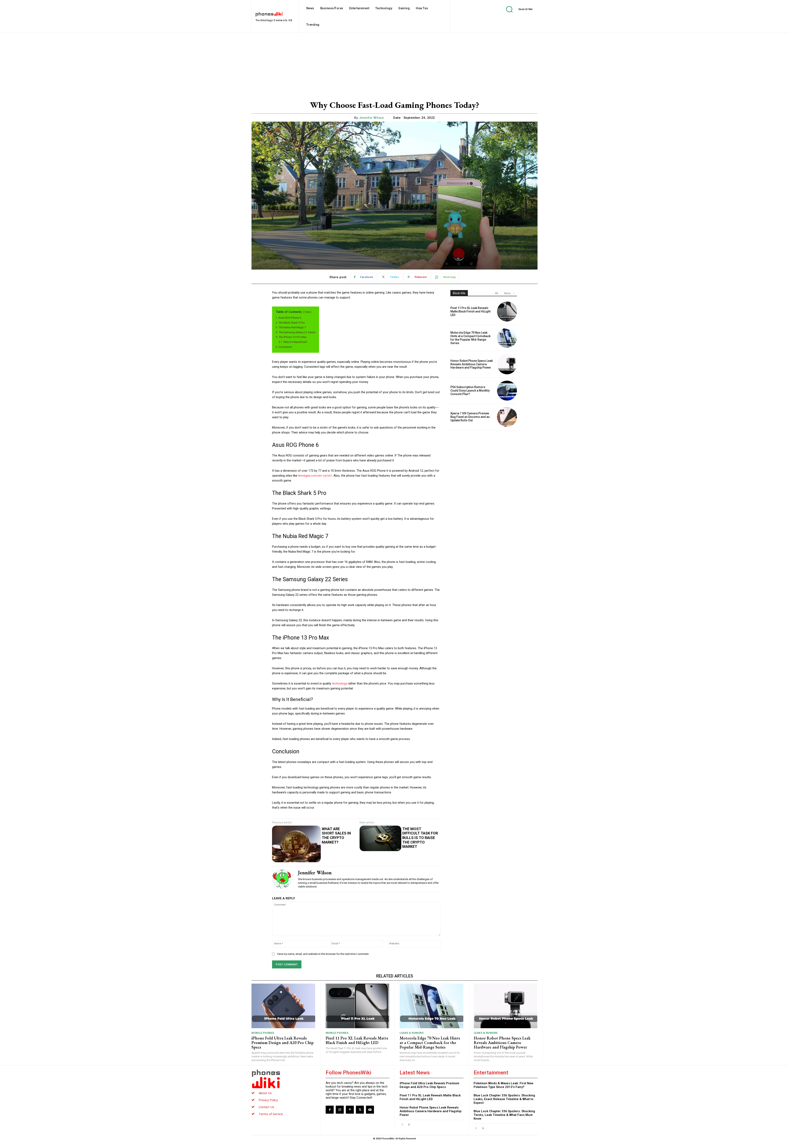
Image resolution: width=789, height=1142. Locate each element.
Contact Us (266, 1107)
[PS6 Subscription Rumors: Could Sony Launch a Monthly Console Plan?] (507, 391)
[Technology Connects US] (283, 1078)
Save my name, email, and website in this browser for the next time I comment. (323, 953)
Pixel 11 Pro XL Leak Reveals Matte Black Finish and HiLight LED (470, 311)
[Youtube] (370, 1110)
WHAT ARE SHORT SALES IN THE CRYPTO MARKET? (336, 835)
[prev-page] (402, 1124)
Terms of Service (271, 1114)
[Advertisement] (394, 63)
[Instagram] (340, 1110)
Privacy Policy (268, 1100)
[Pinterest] (350, 1110)
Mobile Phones (262, 1032)
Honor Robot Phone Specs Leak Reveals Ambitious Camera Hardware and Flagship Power (471, 364)
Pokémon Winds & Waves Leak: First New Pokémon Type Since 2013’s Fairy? (503, 1085)
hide (307, 312)
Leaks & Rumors (411, 1032)
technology (339, 683)
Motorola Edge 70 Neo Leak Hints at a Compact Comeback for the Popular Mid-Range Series (470, 338)
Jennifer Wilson (371, 118)
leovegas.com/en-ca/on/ (315, 475)
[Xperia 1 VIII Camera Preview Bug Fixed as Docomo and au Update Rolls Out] (507, 417)
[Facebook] (330, 1110)
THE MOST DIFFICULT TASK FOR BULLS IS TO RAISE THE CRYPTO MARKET (420, 838)
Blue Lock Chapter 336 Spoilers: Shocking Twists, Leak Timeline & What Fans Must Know (504, 1114)
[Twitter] (360, 1110)
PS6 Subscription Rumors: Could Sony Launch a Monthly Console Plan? (470, 390)
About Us (265, 1093)
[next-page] (408, 1124)
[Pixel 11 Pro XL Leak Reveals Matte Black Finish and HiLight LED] (507, 312)
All (496, 293)
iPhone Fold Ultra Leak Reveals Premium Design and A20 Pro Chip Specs (282, 1042)
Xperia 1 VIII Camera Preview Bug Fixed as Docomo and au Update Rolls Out (470, 417)
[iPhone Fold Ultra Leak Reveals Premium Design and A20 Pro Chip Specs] (283, 1006)
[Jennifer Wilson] (282, 878)
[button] (516, 9)
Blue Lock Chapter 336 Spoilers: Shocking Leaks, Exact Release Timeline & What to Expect (504, 1099)
